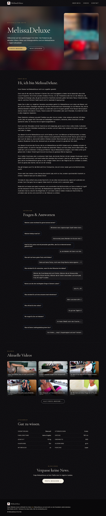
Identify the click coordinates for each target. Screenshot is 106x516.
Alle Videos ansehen (53, 401)
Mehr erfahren (36, 48)
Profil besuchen (53, 481)
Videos (86, 3)
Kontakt (95, 3)
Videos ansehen (17, 48)
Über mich (76, 3)
